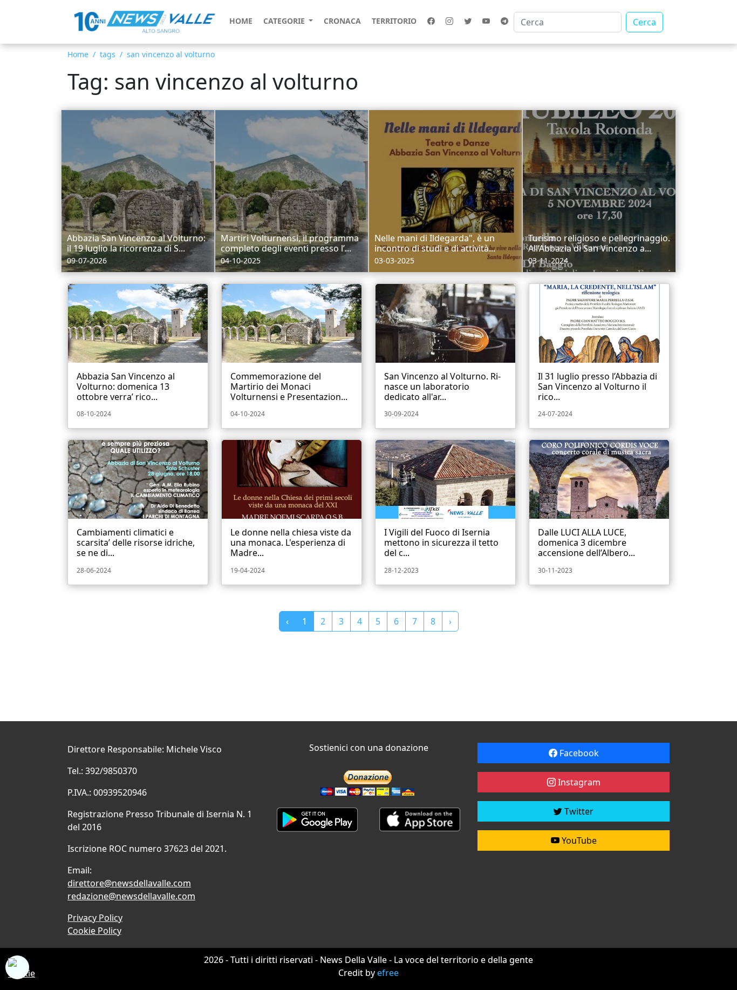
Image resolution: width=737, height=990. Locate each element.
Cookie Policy (94, 931)
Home (241, 21)
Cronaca (342, 21)
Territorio (394, 21)
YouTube (578, 840)
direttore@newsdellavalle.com (129, 883)
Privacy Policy (94, 918)
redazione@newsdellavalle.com (131, 896)
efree (388, 973)
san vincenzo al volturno (171, 54)
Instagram (578, 782)
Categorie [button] (285, 21)
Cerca (644, 22)
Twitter (577, 811)
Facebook (578, 753)
